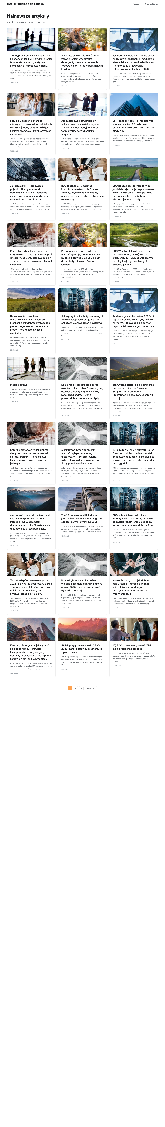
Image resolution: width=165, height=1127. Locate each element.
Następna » (90, 688)
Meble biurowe (19, 384)
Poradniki (137, 4)
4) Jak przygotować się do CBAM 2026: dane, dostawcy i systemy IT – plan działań (81, 649)
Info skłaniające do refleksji (26, 4)
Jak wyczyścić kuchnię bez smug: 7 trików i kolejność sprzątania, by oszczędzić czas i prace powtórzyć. (82, 319)
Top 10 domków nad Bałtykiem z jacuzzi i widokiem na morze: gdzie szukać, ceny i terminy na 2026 (81, 518)
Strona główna (151, 4)
